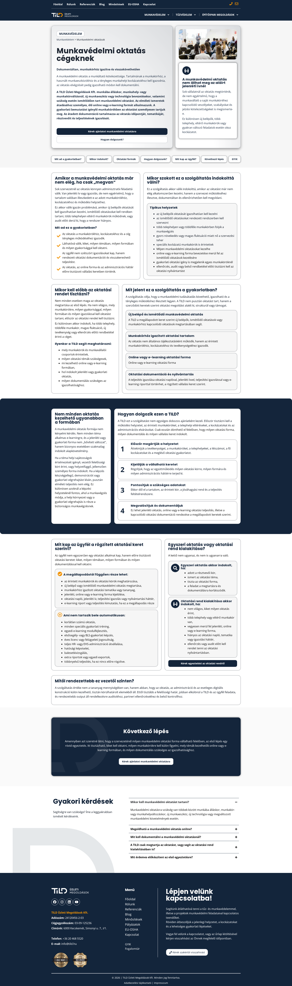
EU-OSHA (133, 4)
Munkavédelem (154, 14)
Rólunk (71, 4)
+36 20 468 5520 (73, 938)
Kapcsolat (149, 4)
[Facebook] (54, 902)
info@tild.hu (69, 944)
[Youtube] (76, 902)
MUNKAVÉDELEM (70, 34)
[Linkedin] (69, 902)
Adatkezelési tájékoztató (138, 982)
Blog (102, 4)
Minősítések (116, 4)
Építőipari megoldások (218, 14)
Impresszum (161, 982)
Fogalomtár (132, 949)
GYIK (128, 944)
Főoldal (58, 4)
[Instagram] (62, 902)
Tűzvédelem (184, 14)
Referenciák (87, 4)
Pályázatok (132, 924)
